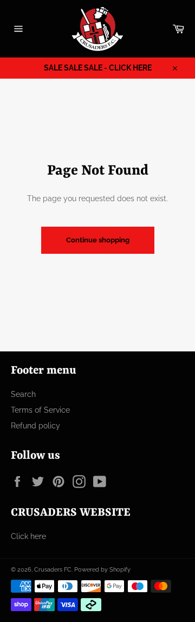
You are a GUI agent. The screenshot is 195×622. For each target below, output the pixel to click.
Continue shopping (97, 240)
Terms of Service (40, 410)
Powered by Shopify (102, 569)
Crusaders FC (53, 569)
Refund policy (35, 425)
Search (23, 394)
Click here (28, 536)
